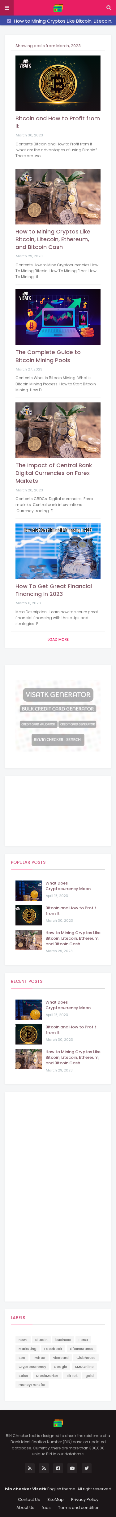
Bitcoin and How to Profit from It (57, 122)
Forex (83, 1339)
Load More (58, 639)
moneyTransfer (32, 1384)
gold (89, 1375)
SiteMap (55, 1499)
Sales (23, 1375)
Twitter (39, 1357)
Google (60, 1366)
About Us (25, 1507)
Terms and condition (79, 1507)
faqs (46, 1507)
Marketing (28, 1348)
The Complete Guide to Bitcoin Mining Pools (48, 356)
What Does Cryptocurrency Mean (68, 886)
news (23, 1339)
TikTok (72, 1375)
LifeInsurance (81, 1348)
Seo (22, 1357)
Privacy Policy (84, 1499)
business (63, 1339)
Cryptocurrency (32, 1366)
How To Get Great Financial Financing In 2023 (53, 590)
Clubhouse (86, 1357)
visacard (61, 1357)
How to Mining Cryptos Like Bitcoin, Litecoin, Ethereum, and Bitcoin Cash (52, 239)
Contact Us (29, 1499)
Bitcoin (41, 1339)
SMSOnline (84, 1366)
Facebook (53, 1348)
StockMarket (47, 1375)
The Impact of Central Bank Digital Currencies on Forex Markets (53, 473)
